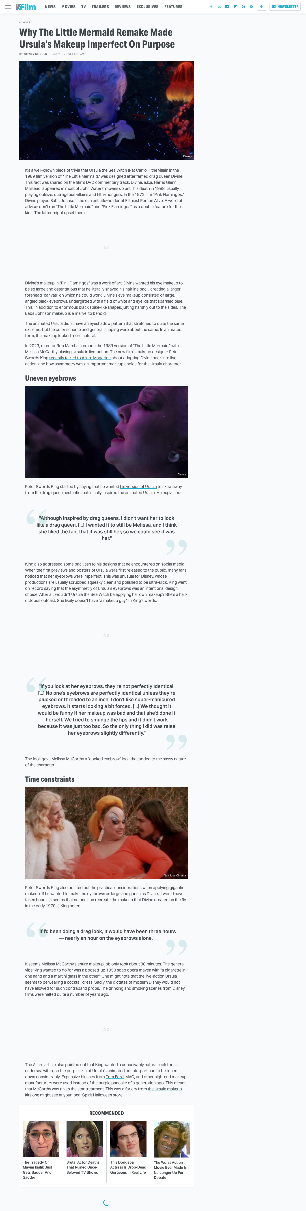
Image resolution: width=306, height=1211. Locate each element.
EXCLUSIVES (148, 6)
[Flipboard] (235, 7)
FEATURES (173, 6)
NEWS (50, 6)
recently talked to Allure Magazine (80, 357)
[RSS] (251, 7)
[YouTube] (227, 7)
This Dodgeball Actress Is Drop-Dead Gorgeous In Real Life (128, 1167)
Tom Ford (115, 1076)
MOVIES (68, 6)
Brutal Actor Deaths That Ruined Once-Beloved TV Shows (83, 1167)
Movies (24, 22)
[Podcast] (261, 7)
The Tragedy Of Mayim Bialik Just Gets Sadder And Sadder (37, 1170)
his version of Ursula (138, 486)
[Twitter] (219, 7)
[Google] (243, 7)
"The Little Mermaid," (81, 176)
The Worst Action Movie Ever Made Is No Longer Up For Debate (170, 1170)
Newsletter (288, 6)
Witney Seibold (35, 53)
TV (83, 6)
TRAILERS (100, 6)
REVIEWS (123, 6)
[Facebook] (211, 7)
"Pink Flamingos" (75, 283)
